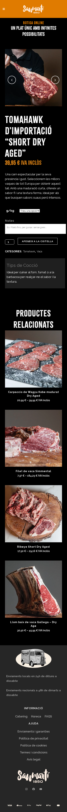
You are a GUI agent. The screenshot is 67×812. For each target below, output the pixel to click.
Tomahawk (29, 251)
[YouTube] (40, 789)
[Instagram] (26, 789)
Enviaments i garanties (34, 731)
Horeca (36, 716)
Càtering (21, 716)
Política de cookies (33, 745)
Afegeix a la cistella (37, 241)
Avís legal (33, 759)
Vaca (39, 251)
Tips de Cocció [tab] (22, 265)
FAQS (48, 716)
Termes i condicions (33, 752)
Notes (9, 220)
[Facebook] (33, 789)
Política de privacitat (33, 738)
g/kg (10, 210)
